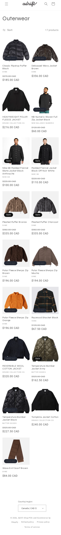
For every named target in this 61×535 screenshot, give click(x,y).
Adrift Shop (23, 518)
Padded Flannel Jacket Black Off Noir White (44, 169)
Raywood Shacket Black (45, 317)
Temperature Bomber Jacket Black (14, 418)
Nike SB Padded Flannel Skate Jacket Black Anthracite (15, 171)
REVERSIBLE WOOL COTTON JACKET (13, 367)
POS (31, 518)
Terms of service (32, 527)
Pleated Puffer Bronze (14, 222)
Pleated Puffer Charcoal (45, 222)
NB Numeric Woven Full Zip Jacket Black (45, 118)
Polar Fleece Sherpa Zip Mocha (45, 272)
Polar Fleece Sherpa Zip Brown (15, 272)
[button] (6, 4)
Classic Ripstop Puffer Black (14, 67)
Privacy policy (43, 522)
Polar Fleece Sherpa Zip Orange (15, 319)
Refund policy (27, 522)
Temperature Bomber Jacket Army (43, 367)
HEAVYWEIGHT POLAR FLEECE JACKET (15, 118)
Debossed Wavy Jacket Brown (44, 67)
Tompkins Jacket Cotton (45, 417)
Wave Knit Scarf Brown (15, 468)
